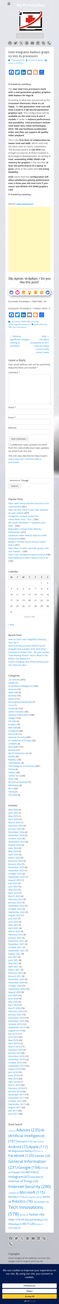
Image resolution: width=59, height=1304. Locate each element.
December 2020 (16, 979)
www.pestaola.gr (24, 203)
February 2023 (15, 899)
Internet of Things (23, 1181)
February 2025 (15, 825)
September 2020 (16, 988)
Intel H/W (34, 321)
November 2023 (16, 870)
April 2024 (13, 854)
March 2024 (14, 857)
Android (12, 695)
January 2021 (14, 976)
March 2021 (14, 969)
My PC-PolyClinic (30, 5)
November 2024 (16, 835)
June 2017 (13, 1113)
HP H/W (12, 721)
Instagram (13, 730)
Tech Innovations (19, 327)
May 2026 (13, 809)
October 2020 (15, 985)
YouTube (12, 794)
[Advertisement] (29, 228)
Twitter (11, 772)
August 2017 (14, 1107)
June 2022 (13, 921)
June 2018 (13, 1075)
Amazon (12, 689)
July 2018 (12, 1072)
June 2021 (13, 960)
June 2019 (13, 1037)
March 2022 (14, 931)
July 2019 (12, 1033)
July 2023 (12, 883)
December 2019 (16, 1017)
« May (11, 624)
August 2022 (14, 915)
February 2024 (15, 860)
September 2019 (16, 1027)
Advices (28, 1130)
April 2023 (13, 892)
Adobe (11, 682)
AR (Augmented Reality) (20, 702)
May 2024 (13, 851)
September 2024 (16, 841)
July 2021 (12, 956)
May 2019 (13, 1040)
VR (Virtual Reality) (17, 782)
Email (12, 417)
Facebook (13, 708)
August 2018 (14, 1069)
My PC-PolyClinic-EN (18, 753)
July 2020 (12, 995)
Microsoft (13, 746)
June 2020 (13, 998)
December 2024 (16, 832)
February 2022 (15, 934)
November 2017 (16, 1097)
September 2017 (16, 1104)
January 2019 (14, 1053)
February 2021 (15, 972)
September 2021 (16, 950)
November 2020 (16, 982)
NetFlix (11, 756)
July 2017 (12, 1110)
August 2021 (14, 953)
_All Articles (16, 321)
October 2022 (15, 908)
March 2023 (14, 896)
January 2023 (14, 902)
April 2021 (13, 966)
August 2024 (14, 844)
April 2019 (13, 1043)
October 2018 (15, 1062)
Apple (11, 698)
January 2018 (14, 1091)
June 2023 (13, 886)
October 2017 (15, 1101)
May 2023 (13, 889)
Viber (11, 778)
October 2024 (15, 838)
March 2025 (14, 822)
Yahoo (11, 791)
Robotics (12, 759)
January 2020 (14, 1014)
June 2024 (13, 848)
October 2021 (15, 947)
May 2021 (13, 963)
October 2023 (15, 873)
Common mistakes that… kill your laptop (28, 652)
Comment (14, 372)
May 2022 (13, 924)
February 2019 (15, 1049)
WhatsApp (13, 785)
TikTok (11, 769)
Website (12, 427)
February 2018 (15, 1088)
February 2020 (15, 1011)
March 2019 (14, 1046)
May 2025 (13, 816)
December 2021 (16, 940)
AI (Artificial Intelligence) (20, 686)
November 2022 (16, 905)
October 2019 (15, 1024)
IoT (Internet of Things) (19, 740)
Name (12, 407)
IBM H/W (12, 727)
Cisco (11, 705)
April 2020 (13, 1004)
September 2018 (16, 1065)
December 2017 (16, 1094)
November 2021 (16, 944)
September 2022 (16, 912)
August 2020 (14, 992)
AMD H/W (25, 321)
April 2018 (13, 1081)
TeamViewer (14, 762)
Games (42, 1156)
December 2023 (16, 867)
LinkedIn (12, 743)
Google (11, 718)
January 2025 (14, 828)
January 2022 (14, 937)
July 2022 (12, 918)
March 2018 (14, 1085)
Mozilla (12, 750)
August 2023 (14, 880)
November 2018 (16, 1059)
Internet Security (16, 737)
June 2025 (13, 812)
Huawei (12, 724)
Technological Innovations (19, 324)
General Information (18, 714)
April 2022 (13, 928)
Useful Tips (14, 775)
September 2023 (16, 876)
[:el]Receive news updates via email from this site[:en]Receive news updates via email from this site (28, 448)
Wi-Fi (10, 788)
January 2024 (14, 864)
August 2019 (14, 1030)
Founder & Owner (35, 60)
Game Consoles (16, 711)
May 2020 (13, 1001)
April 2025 (13, 819)
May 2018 (13, 1078)
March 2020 (14, 1008)
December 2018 (16, 1056)
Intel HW (36, 1177)
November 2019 (16, 1021)
